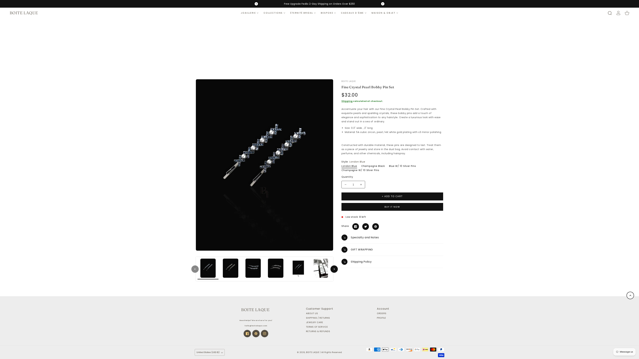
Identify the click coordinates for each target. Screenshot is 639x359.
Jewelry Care (314, 322)
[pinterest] (256, 333)
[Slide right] (334, 269)
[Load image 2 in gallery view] (230, 269)
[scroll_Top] (630, 295)
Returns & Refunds (318, 331)
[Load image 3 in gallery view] (253, 269)
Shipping (347, 101)
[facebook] (247, 333)
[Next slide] (382, 3)
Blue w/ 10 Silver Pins (402, 166)
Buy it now (392, 206)
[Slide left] (195, 269)
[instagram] (264, 333)
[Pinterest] (375, 226)
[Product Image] (264, 165)
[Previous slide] (256, 3)
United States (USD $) (208, 352)
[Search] (610, 13)
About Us (312, 313)
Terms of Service (317, 327)
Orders (381, 313)
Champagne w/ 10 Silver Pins (360, 170)
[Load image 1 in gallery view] (208, 269)
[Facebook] (355, 226)
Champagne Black (373, 166)
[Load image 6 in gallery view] (320, 269)
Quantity (347, 177)
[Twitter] (365, 226)
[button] (250, 12)
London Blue (349, 166)
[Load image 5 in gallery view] (298, 269)
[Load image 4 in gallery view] (275, 269)
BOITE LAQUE (312, 352)
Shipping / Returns (318, 318)
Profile (381, 318)
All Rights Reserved (331, 352)
